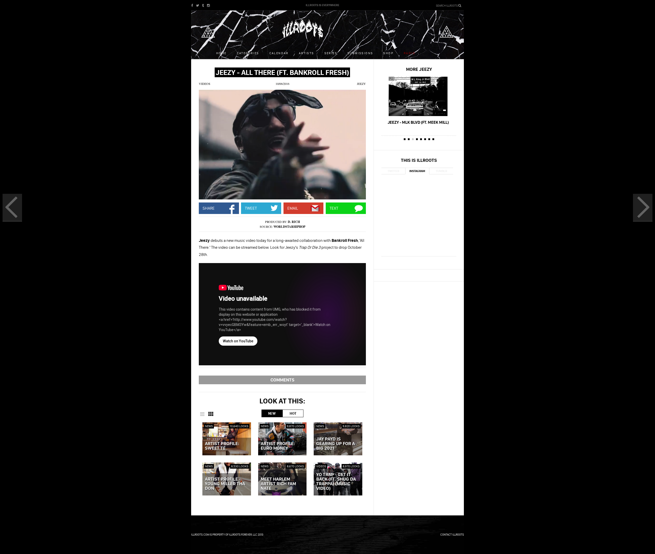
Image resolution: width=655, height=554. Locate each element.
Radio (409, 53)
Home (221, 53)
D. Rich (294, 222)
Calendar (279, 53)
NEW (272, 413)
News (209, 426)
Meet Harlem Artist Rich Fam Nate (278, 484)
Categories (248, 53)
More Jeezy (419, 69)
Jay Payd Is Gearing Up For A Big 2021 (335, 444)
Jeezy (361, 84)
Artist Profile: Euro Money (278, 446)
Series (330, 53)
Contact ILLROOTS (452, 534)
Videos (204, 84)
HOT (293, 413)
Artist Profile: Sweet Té (222, 446)
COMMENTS (282, 380)
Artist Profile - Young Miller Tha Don (225, 484)
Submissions (360, 53)
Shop (388, 53)
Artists (306, 53)
